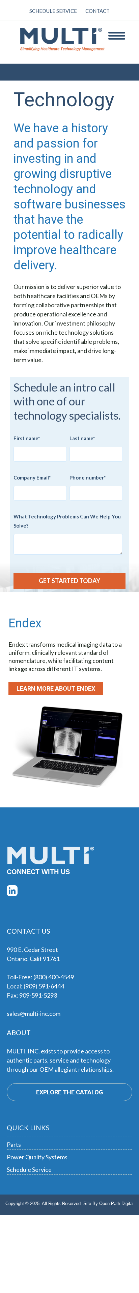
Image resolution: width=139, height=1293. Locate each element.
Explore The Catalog (69, 1092)
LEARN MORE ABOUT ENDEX (56, 688)
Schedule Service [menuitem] (53, 11)
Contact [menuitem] (97, 11)
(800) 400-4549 (53, 977)
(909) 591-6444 (44, 986)
